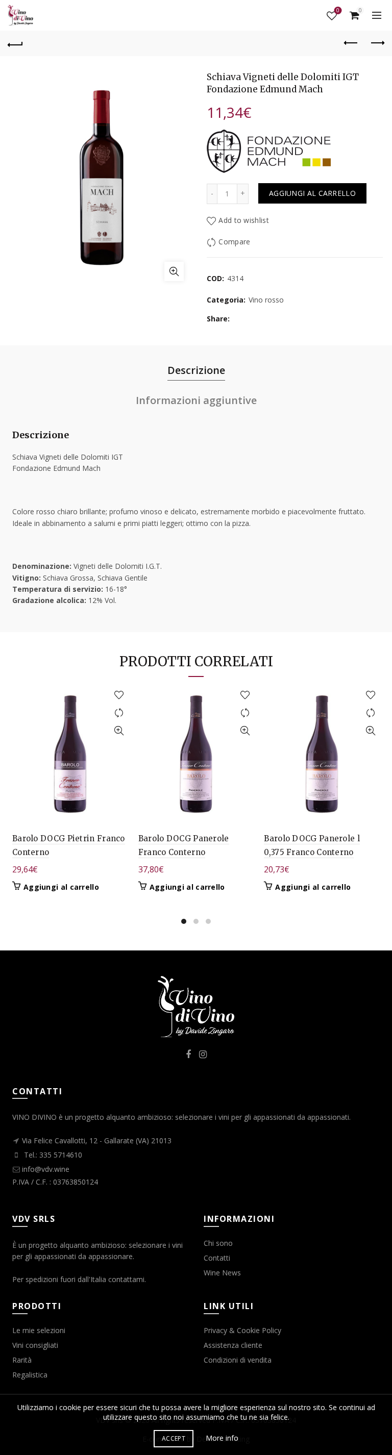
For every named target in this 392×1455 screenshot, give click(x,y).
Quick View (119, 731)
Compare (234, 241)
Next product (376, 43)
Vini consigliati (35, 1345)
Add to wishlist (243, 220)
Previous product (351, 43)
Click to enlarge (174, 271)
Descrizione (196, 370)
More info (222, 1438)
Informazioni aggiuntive (196, 400)
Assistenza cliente (233, 1345)
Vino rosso (266, 300)
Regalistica (29, 1374)
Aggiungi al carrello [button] (61, 887)
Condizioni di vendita (238, 1360)
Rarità (22, 1360)
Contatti (217, 1258)
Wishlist (337, 11)
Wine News (222, 1272)
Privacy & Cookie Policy (242, 1330)
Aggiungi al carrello (312, 193)
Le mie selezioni (38, 1330)
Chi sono (218, 1243)
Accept (173, 1438)
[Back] (15, 43)
